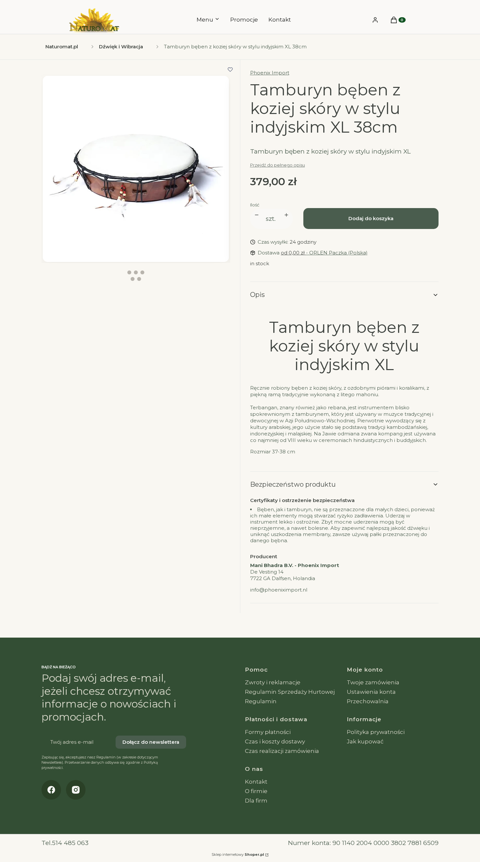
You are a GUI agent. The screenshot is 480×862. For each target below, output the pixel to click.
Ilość (254, 204)
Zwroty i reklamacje (272, 682)
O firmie (256, 791)
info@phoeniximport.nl (278, 590)
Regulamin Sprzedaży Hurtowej (290, 692)
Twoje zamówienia (373, 682)
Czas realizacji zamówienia (282, 751)
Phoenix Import (269, 73)
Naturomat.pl (61, 46)
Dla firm (256, 800)
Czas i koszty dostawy (275, 741)
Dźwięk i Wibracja (121, 46)
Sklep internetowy (238, 854)
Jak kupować (365, 741)
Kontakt (256, 781)
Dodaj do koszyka (370, 218)
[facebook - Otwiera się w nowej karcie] (51, 790)
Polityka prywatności (376, 732)
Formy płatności (268, 732)
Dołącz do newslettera (150, 742)
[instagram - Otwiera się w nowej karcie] (76, 790)
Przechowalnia (368, 701)
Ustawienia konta (371, 692)
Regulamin (261, 701)
